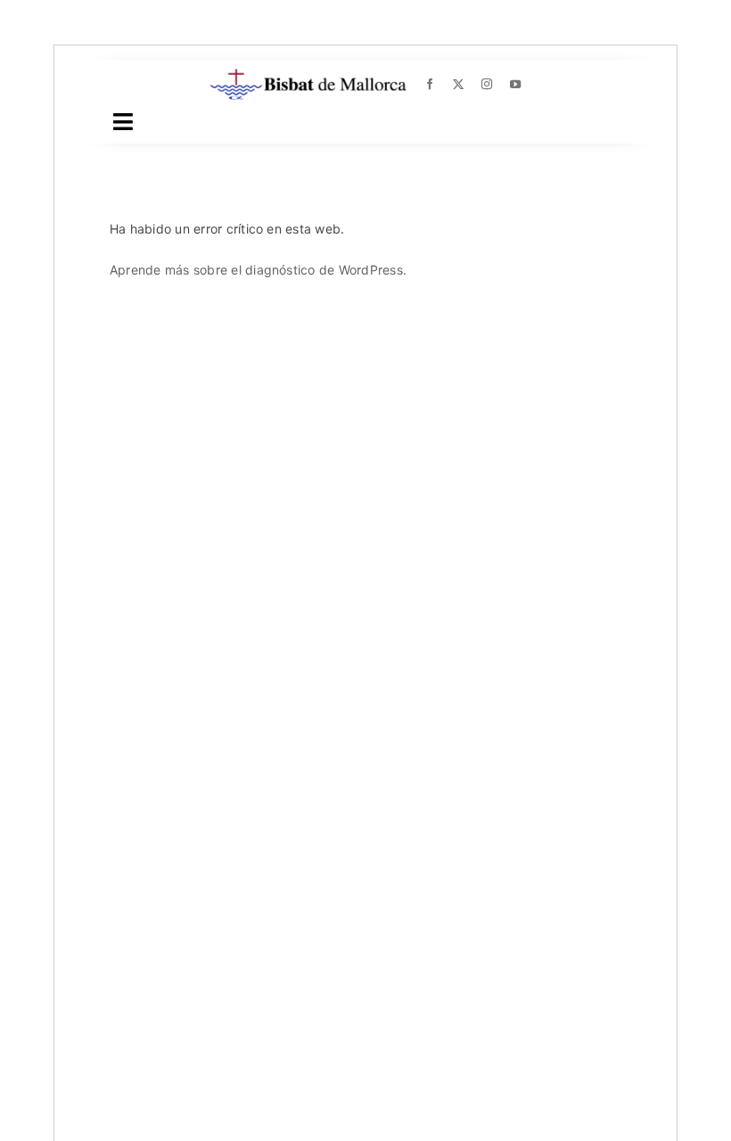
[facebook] (429, 84)
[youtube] (515, 84)
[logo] (308, 76)
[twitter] (458, 84)
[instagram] (486, 84)
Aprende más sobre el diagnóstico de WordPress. (258, 269)
